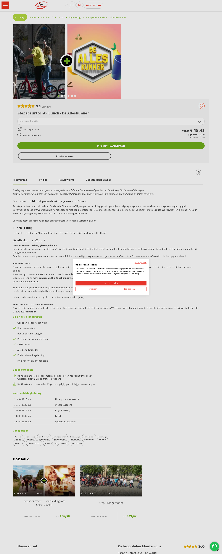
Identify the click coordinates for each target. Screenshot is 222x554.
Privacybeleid (140, 262)
